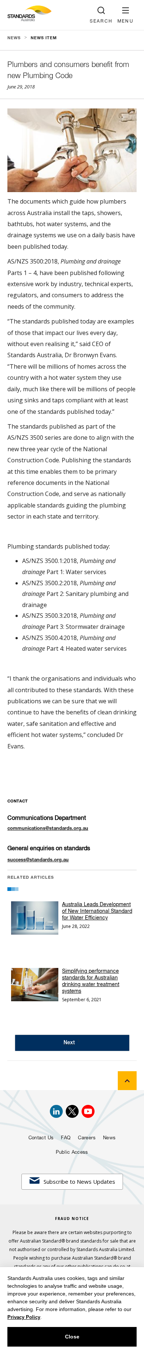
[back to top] (127, 1080)
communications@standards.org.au (47, 829)
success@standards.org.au (38, 860)
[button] (125, 15)
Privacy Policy (23, 1317)
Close (72, 1337)
